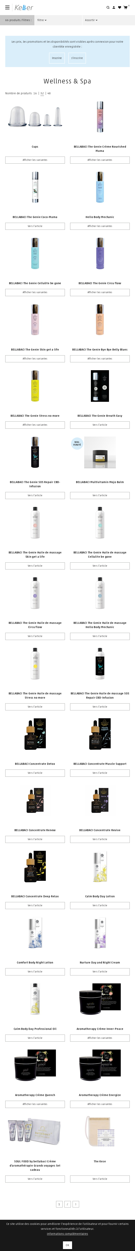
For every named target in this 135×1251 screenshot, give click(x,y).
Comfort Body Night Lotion (35, 962)
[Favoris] (120, 7)
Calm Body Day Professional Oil (35, 1029)
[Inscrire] (114, 7)
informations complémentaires (67, 1233)
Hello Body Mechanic (100, 217)
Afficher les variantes (35, 160)
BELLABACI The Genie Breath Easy (100, 415)
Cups (35, 146)
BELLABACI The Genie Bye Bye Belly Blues (99, 349)
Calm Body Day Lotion (100, 896)
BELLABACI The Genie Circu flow (100, 283)
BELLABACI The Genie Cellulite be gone (35, 283)
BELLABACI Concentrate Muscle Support (100, 764)
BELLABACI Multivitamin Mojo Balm (100, 482)
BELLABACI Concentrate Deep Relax (35, 896)
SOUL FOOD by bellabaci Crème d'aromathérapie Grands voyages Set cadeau (35, 1165)
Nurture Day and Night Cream (100, 962)
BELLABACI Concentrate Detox (35, 764)
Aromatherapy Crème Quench (35, 1095)
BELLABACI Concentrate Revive (99, 830)
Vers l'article (35, 226)
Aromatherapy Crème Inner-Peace (100, 1029)
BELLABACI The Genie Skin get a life (35, 349)
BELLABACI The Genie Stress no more (35, 415)
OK (67, 1245)
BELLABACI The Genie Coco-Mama (35, 217)
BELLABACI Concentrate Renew (35, 830)
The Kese (100, 1161)
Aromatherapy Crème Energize (100, 1095)
